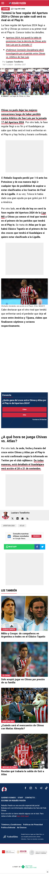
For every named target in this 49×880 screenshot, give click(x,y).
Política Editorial (8, 827)
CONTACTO (30, 797)
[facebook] (25, 788)
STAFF (20, 797)
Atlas (22, 526)
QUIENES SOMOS (8, 797)
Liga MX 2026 (20, 9)
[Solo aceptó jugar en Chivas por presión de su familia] (24, 659)
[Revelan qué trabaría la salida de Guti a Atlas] (24, 751)
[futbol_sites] (11, 837)
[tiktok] (46, 788)
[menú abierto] (3, 3)
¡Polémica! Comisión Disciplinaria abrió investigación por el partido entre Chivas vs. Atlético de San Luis (25, 53)
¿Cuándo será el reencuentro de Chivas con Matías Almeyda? (22, 727)
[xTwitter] (35, 788)
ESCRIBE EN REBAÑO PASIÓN (13, 800)
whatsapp (13, 547)
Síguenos (36, 536)
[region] (24, 877)
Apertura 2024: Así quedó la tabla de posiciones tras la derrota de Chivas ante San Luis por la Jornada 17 (26, 41)
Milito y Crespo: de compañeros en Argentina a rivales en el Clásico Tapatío (23, 635)
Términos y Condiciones (11, 824)
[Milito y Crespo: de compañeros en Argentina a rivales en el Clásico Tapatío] (24, 613)
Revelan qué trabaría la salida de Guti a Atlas (22, 773)
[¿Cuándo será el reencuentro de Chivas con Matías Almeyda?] (24, 705)
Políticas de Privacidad (33, 824)
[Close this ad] (47, 872)
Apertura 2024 (9, 526)
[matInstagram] (30, 788)
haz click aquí (23, 816)
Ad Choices (22, 827)
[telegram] (41, 788)
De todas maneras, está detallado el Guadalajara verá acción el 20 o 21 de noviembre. (22, 464)
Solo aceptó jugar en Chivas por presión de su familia (23, 681)
